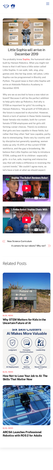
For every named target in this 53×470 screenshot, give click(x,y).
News (10, 316)
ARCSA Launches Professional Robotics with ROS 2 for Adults (22, 433)
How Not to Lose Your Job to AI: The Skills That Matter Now (25, 377)
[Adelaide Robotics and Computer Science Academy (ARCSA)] (9, 8)
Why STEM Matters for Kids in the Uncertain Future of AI (24, 321)
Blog (5, 316)
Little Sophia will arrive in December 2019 (26, 52)
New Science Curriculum (19, 241)
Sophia (26, 59)
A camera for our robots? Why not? (28, 245)
